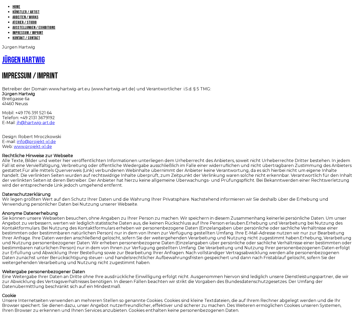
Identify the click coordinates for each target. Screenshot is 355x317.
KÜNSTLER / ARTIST (26, 12)
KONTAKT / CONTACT (26, 38)
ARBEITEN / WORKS (25, 17)
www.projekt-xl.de (33, 146)
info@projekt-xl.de (36, 141)
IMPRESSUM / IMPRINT (27, 32)
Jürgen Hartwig (23, 60)
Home (16, 6)
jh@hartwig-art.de (36, 122)
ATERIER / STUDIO (24, 22)
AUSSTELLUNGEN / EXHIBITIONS (33, 27)
